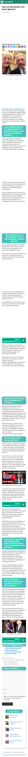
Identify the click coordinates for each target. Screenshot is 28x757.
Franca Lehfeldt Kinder (10, 664)
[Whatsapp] (16, 46)
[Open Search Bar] (22, 2)
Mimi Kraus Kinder (11, 653)
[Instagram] (8, 46)
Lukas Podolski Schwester (13, 648)
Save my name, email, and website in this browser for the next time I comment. (15, 698)
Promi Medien (8, 2)
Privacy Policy (7, 752)
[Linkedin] (22, 46)
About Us (21, 752)
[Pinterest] (19, 46)
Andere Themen (8, 658)
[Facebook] (3, 46)
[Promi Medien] (2, 2)
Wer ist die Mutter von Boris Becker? (13, 109)
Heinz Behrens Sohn (11, 650)
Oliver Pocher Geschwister (13, 652)
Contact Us (15, 752)
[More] (3, 49)
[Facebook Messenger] (14, 46)
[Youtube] (24, 46)
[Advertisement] (14, 29)
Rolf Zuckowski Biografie (11, 662)
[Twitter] (11, 46)
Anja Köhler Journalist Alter (14, 647)
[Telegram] (6, 46)
